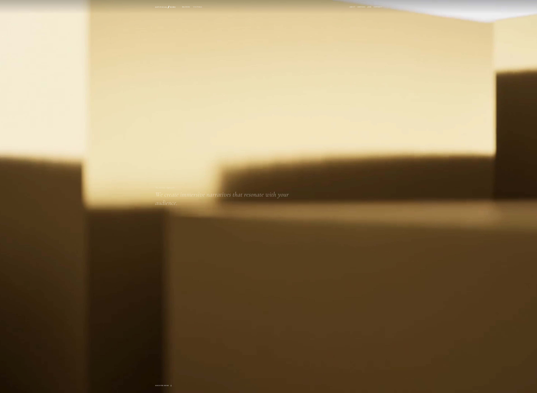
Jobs (369, 7)
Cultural (197, 7)
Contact (378, 7)
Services (361, 7)
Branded (186, 7)
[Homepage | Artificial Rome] (165, 7)
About (352, 7)
